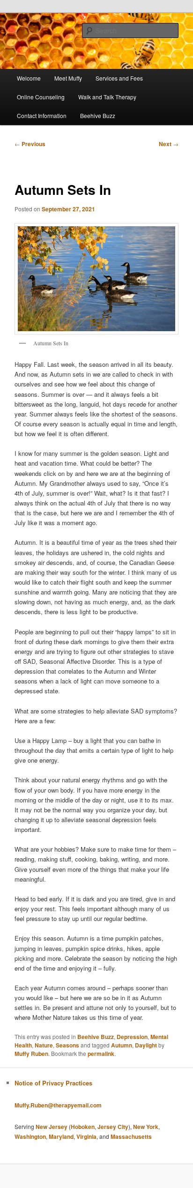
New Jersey (51, 1126)
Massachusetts (131, 1136)
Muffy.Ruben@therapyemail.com (58, 1105)
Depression (132, 1036)
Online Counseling (41, 97)
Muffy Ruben (31, 1053)
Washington (30, 1136)
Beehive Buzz (97, 115)
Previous (30, 144)
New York (145, 1126)
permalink (101, 1053)
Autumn (121, 1045)
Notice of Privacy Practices (53, 1082)
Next (168, 144)
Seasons (67, 1045)
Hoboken (83, 1126)
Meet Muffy (68, 78)
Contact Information (42, 115)
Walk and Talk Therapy (107, 97)
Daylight (146, 1045)
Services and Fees (119, 78)
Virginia (86, 1136)
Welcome (29, 78)
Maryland (61, 1136)
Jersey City (112, 1126)
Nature (44, 1045)
